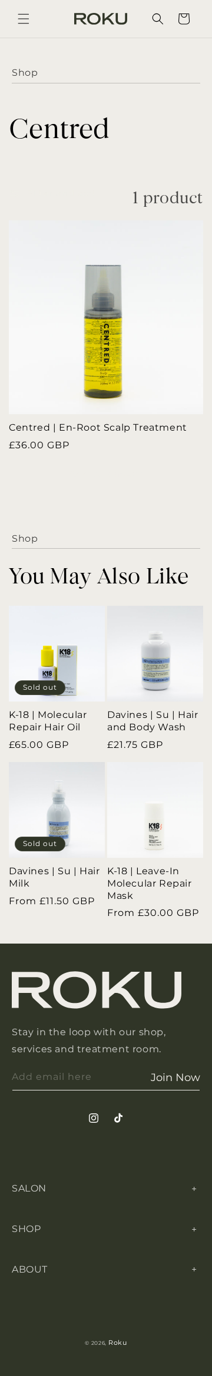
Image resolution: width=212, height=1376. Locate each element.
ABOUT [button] (30, 1269)
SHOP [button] (26, 1228)
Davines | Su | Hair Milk (54, 877)
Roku (117, 1342)
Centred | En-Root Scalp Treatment (98, 427)
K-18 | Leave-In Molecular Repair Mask (149, 883)
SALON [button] (29, 1188)
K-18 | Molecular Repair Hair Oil (48, 721)
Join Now (175, 1077)
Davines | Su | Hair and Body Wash (152, 721)
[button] (24, 19)
